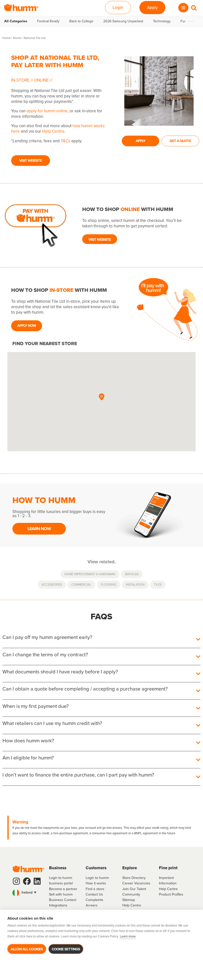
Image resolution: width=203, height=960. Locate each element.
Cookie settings (66, 949)
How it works (96, 883)
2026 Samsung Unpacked (123, 21)
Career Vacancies (136, 883)
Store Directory (134, 877)
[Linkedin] (37, 881)
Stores (17, 38)
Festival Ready (48, 21)
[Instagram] (16, 881)
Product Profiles (171, 894)
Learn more (128, 936)
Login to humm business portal (61, 880)
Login (118, 7)
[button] (101, 397)
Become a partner (63, 889)
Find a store (95, 889)
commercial (81, 584)
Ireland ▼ (29, 892)
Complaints (94, 899)
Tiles (158, 584)
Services (132, 574)
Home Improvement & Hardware (89, 574)
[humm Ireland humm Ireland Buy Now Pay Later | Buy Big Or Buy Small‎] (21, 7)
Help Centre (53, 131)
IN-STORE (20, 80)
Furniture (187, 21)
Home (6, 38)
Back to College (81, 21)
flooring (108, 584)
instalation (135, 584)
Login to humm (97, 877)
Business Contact (62, 899)
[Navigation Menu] (183, 7)
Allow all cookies (27, 949)
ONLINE (41, 80)
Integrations (58, 905)
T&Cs (65, 141)
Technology (162, 21)
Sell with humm (61, 894)
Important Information (168, 880)
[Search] (194, 8)
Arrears (92, 905)
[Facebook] (27, 881)
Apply (152, 7)
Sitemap (128, 899)
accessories (52, 584)
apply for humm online (47, 111)
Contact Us (94, 894)
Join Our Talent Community (134, 891)
